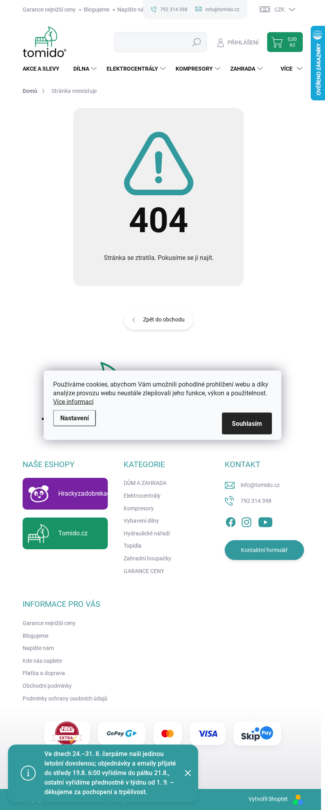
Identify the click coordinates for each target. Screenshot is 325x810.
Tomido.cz (73, 533)
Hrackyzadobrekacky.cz (91, 493)
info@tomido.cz (260, 485)
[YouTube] (265, 521)
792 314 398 (256, 501)
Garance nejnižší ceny (49, 9)
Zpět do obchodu (164, 319)
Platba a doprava (44, 673)
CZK (279, 9)
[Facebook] (231, 521)
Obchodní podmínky (47, 686)
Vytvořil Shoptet (268, 799)
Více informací (73, 401)
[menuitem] (44, 69)
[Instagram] (246, 521)
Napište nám (133, 9)
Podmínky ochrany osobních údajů (65, 698)
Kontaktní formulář (264, 550)
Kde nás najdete (42, 661)
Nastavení (74, 417)
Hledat (196, 42)
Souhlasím (247, 423)
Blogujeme (96, 9)
